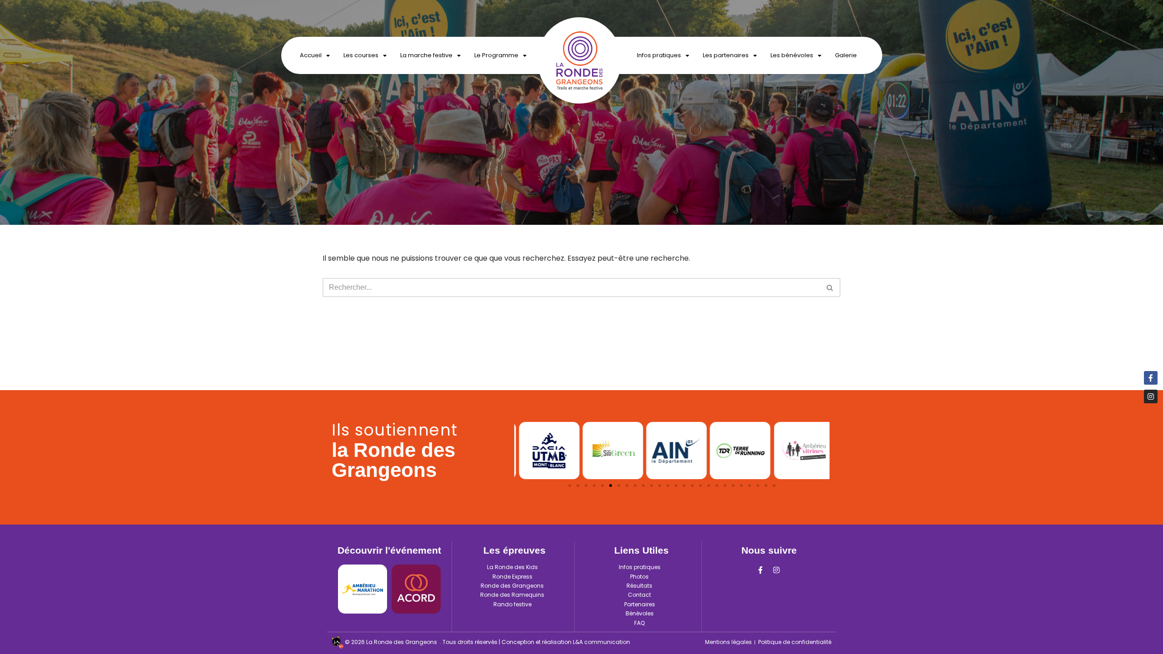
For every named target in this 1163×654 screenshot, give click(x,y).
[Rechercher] (830, 287)
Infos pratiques (659, 55)
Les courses (360, 55)
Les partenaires (726, 55)
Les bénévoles (791, 55)
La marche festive (426, 55)
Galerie (846, 55)
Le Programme (496, 55)
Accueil (311, 55)
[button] (569, 485)
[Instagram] (776, 570)
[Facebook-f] (760, 570)
